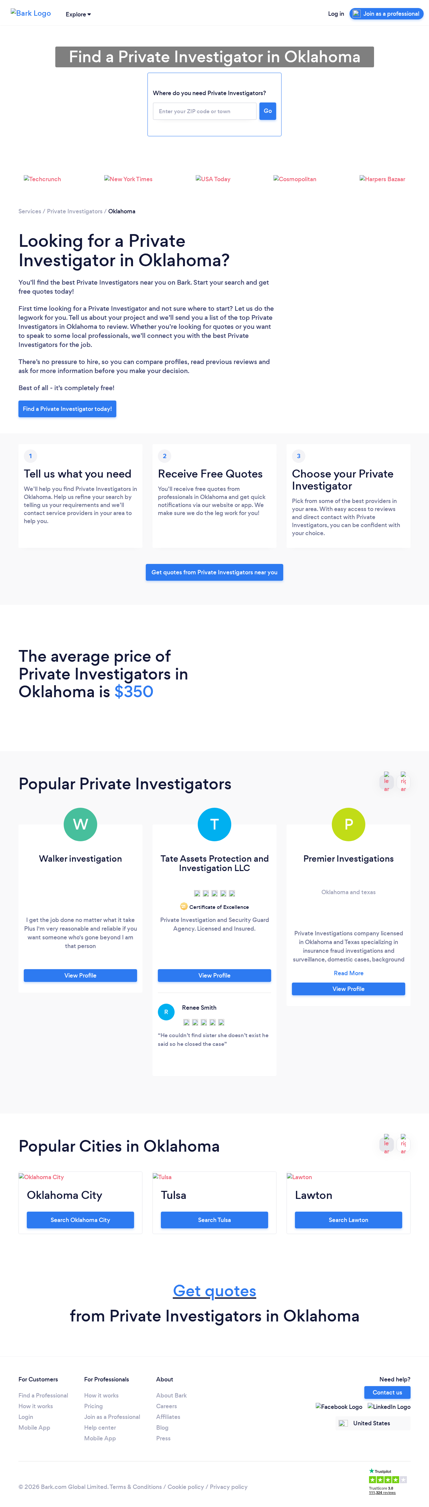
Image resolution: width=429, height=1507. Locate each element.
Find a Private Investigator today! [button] (67, 409)
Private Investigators (75, 211)
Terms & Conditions (136, 1487)
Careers (166, 1406)
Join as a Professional (112, 1417)
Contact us (387, 1392)
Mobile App (34, 1428)
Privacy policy (229, 1487)
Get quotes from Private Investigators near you (214, 572)
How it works (35, 1406)
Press (163, 1438)
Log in (336, 14)
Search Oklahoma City (80, 1220)
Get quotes (214, 1291)
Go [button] (268, 111)
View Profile (80, 976)
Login (25, 1417)
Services (29, 211)
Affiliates (168, 1417)
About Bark (171, 1395)
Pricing (93, 1406)
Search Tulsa (214, 1220)
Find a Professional (43, 1395)
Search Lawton (348, 1220)
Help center (100, 1428)
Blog (162, 1428)
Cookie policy (186, 1487)
